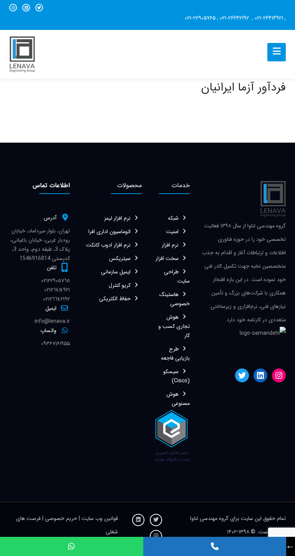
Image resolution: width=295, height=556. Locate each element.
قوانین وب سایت (99, 518)
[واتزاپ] (71, 546)
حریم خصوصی (62, 518)
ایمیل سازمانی (116, 272)
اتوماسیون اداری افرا (109, 231)
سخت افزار (167, 258)
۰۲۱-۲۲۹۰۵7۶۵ (200, 18)
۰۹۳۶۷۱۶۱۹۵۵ (55, 343)
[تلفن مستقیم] (214, 546)
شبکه (173, 218)
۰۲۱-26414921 (269, 18)
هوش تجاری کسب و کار (174, 326)
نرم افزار (170, 245)
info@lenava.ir (52, 321)
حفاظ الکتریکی (115, 298)
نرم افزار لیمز (117, 218)
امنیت (172, 231)
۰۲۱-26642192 (235, 18)
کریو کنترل (120, 285)
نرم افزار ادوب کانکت (108, 245)
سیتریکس (120, 258)
